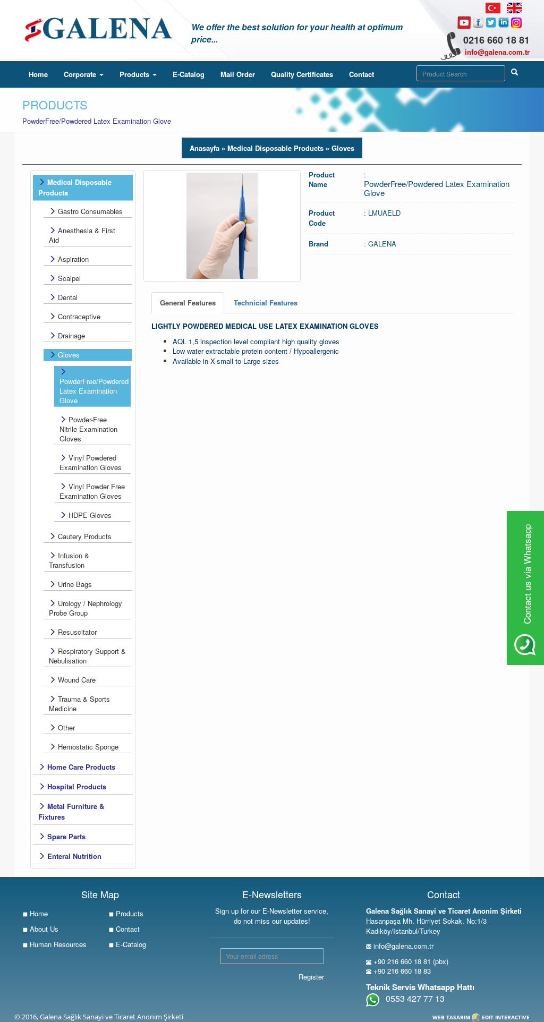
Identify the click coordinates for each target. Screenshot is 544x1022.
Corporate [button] (81, 74)
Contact (361, 74)
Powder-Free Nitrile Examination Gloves (88, 429)
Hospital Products (75, 786)
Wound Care (76, 680)
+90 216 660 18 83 (402, 971)
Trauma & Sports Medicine (79, 703)
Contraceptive (78, 316)
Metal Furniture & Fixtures (71, 811)
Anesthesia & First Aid (82, 235)
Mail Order (237, 74)
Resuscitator (76, 632)
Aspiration (72, 259)
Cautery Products (84, 536)
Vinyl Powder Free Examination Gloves (92, 491)
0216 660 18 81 (496, 40)
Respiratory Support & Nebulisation (87, 656)
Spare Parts (65, 836)
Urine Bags (74, 584)
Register (311, 977)
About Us (43, 929)
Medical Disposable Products (75, 187)
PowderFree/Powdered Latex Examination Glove (94, 390)
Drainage (70, 335)
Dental (67, 297)
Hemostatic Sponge (87, 747)
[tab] (187, 303)
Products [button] (135, 74)
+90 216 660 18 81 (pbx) (410, 961)
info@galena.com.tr (497, 52)
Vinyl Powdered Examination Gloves (91, 462)
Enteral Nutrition (73, 856)
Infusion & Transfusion (69, 560)
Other (65, 727)
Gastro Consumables (89, 211)
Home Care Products (80, 767)
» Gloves (339, 148)
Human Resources (57, 944)
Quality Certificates (302, 74)
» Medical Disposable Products (271, 148)
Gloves (68, 355)
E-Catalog (189, 74)
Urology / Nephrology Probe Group (85, 608)
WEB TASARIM (451, 1017)
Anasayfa (204, 148)
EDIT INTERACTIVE (506, 1017)
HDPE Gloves (89, 515)
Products (128, 913)
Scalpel (68, 278)
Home (42, 74)
